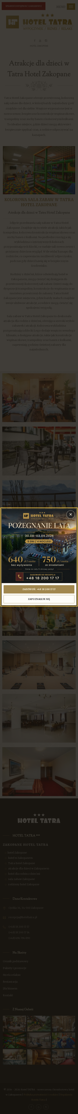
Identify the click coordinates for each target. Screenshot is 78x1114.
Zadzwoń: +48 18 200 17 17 (39, 589)
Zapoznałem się (39, 599)
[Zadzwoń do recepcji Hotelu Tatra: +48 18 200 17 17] (39, 546)
